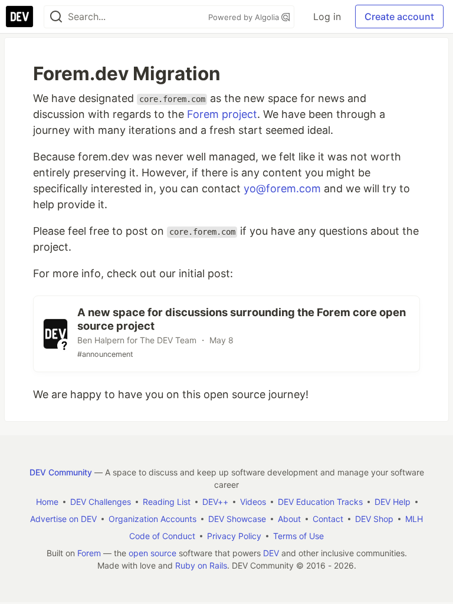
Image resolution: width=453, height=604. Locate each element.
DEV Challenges (100, 502)
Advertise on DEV (63, 519)
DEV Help (393, 502)
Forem (89, 553)
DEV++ (215, 502)
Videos (253, 502)
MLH (414, 519)
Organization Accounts (152, 519)
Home (47, 502)
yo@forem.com (282, 188)
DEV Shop (374, 519)
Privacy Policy (234, 536)
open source (152, 553)
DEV (271, 553)
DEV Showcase (237, 519)
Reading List (167, 502)
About (289, 519)
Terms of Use (298, 536)
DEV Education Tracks (320, 502)
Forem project (222, 114)
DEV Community (60, 472)
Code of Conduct (162, 536)
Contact (328, 519)
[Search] (56, 17)
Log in (327, 16)
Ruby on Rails (201, 565)
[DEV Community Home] (19, 16)
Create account (399, 16)
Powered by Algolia (244, 17)
